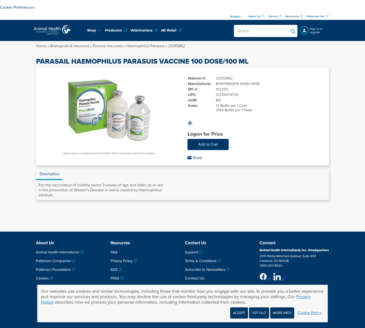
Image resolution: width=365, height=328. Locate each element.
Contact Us (194, 278)
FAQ (113, 252)
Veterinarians (141, 30)
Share (196, 157)
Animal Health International (57, 252)
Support (191, 252)
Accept (239, 313)
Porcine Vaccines (108, 45)
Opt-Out (259, 313)
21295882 (176, 45)
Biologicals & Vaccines (69, 45)
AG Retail (169, 30)
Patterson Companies (53, 261)
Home (41, 45)
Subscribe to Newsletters (205, 269)
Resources (292, 16)
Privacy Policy (121, 261)
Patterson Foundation (53, 269)
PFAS (114, 278)
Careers (42, 278)
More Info (282, 313)
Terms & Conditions (201, 261)
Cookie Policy (310, 312)
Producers (114, 30)
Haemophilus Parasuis (145, 45)
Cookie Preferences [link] (17, 7)
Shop (92, 30)
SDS (114, 269)
